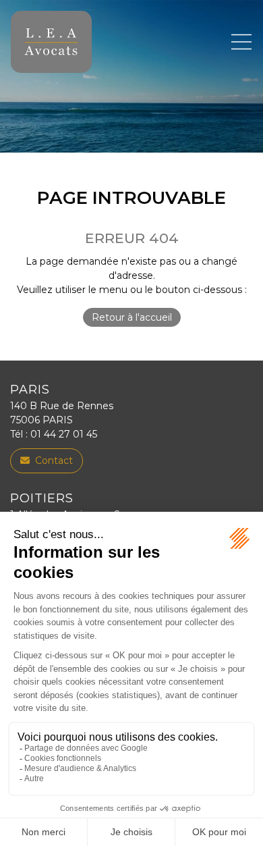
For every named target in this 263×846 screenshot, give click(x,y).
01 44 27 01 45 (63, 434)
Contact (54, 460)
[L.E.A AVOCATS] (51, 42)
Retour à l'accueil (132, 317)
